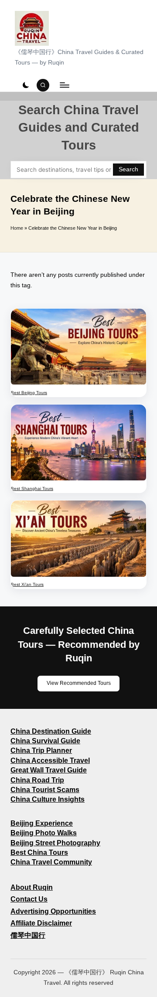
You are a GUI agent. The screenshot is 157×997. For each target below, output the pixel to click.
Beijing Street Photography (55, 843)
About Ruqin (31, 887)
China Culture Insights (47, 799)
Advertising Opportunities (53, 911)
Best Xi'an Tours (27, 584)
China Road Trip (37, 780)
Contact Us (29, 899)
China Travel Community (51, 862)
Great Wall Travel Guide (48, 770)
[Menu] (64, 85)
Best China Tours (39, 852)
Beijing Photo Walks (43, 833)
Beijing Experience (41, 823)
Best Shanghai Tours (32, 488)
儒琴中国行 (27, 935)
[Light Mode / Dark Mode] (25, 85)
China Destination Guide (50, 731)
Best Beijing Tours (29, 392)
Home (16, 228)
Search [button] (128, 169)
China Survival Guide (45, 741)
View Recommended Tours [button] (79, 683)
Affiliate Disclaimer (41, 923)
